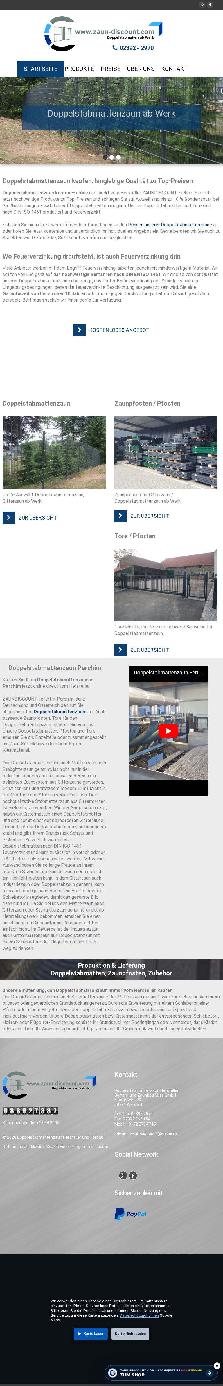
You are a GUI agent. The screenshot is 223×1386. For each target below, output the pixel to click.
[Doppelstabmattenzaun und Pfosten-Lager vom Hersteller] (165, 452)
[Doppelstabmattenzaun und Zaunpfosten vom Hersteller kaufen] (54, 452)
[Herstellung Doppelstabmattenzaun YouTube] (168, 731)
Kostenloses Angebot (119, 330)
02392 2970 (142, 1113)
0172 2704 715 (142, 1124)
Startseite (41, 68)
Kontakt (174, 68)
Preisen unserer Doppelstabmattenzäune (170, 225)
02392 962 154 (136, 1119)
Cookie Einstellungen (65, 1146)
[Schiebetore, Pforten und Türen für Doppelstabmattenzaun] (165, 585)
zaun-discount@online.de (154, 1133)
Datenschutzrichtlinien (139, 1315)
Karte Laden (94, 1334)
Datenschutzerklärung (24, 1146)
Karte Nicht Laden (130, 1334)
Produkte (79, 68)
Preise (111, 68)
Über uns (140, 68)
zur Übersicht (38, 518)
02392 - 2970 (137, 47)
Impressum (97, 1146)
